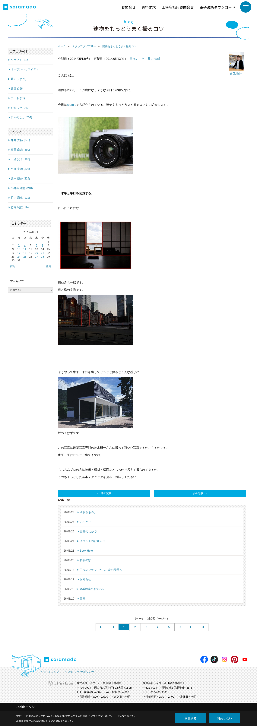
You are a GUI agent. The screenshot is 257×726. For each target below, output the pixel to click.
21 (42, 252)
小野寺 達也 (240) (22, 188)
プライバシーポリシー (81, 671)
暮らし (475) (18, 79)
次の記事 (198, 493)
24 (18, 256)
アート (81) (18, 98)
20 (36, 252)
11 (24, 249)
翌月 (48, 266)
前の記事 (106, 493)
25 (24, 256)
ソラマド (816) (20, 59)
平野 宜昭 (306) (20, 168)
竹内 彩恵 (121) (20, 197)
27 (36, 256)
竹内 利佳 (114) (20, 207)
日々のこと (136, 58)
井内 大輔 (154, 58)
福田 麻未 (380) (20, 149)
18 (24, 252)
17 (18, 252)
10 (18, 249)
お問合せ (128, 7)
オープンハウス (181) (24, 69)
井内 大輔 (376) (20, 140)
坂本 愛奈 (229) (20, 178)
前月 (13, 266)
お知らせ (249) (20, 107)
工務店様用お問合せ (178, 7)
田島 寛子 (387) (20, 159)
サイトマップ (51, 671)
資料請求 (148, 7)
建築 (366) (17, 88)
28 (42, 256)
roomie (71, 104)
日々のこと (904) (21, 117)
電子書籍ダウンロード (217, 7)
